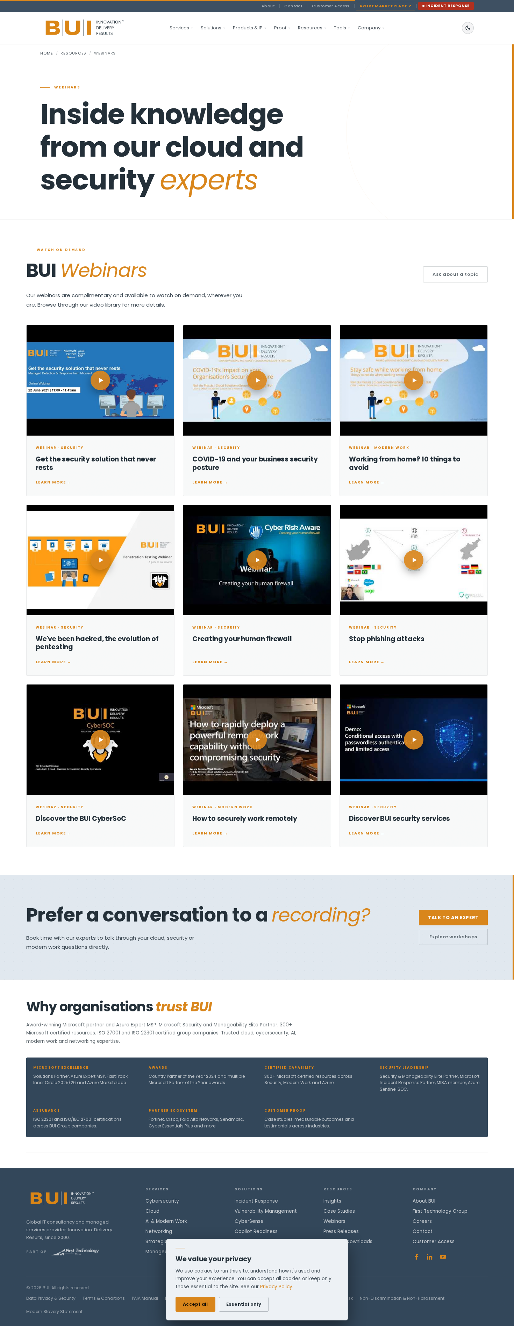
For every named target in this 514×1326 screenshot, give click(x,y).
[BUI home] (96, 28)
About (268, 6)
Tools (340, 27)
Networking (158, 1231)
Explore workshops (453, 936)
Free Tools (335, 1251)
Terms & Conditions (104, 1298)
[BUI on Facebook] (416, 1257)
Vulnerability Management (266, 1211)
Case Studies (339, 1211)
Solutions (211, 27)
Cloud (152, 1211)
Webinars (334, 1221)
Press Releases (341, 1231)
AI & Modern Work (166, 1221)
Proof (280, 27)
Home (46, 53)
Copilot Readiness (256, 1231)
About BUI (424, 1201)
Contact (293, 6)
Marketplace (385, 6)
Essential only (244, 1304)
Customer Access (331, 6)
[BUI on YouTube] (443, 1257)
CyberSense (249, 1221)
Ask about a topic (455, 274)
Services (179, 27)
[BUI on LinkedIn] (430, 1257)
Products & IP (248, 27)
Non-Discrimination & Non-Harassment (402, 1298)
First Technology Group (440, 1211)
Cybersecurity (162, 1201)
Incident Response (448, 5)
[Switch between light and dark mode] (468, 28)
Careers (422, 1221)
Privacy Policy (276, 1286)
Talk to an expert (453, 917)
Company (369, 27)
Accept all (195, 1304)
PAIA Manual (145, 1298)
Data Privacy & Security (51, 1298)
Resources (310, 27)
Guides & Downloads (347, 1241)
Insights (332, 1201)
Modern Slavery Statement (54, 1311)
